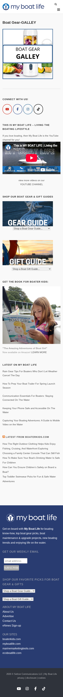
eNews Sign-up (12, 625)
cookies (42, 678)
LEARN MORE (39, 352)
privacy (21, 678)
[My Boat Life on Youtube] (7, 109)
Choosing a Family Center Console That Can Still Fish (31, 453)
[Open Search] (55, 4)
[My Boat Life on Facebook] (17, 109)
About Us (8, 611)
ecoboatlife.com (12, 653)
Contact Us (9, 620)
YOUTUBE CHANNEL (31, 184)
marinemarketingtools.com (18, 648)
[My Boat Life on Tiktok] (38, 109)
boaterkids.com (12, 639)
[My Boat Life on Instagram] (28, 109)
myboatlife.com (11, 643)
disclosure (31, 678)
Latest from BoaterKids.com (27, 437)
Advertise (8, 616)
